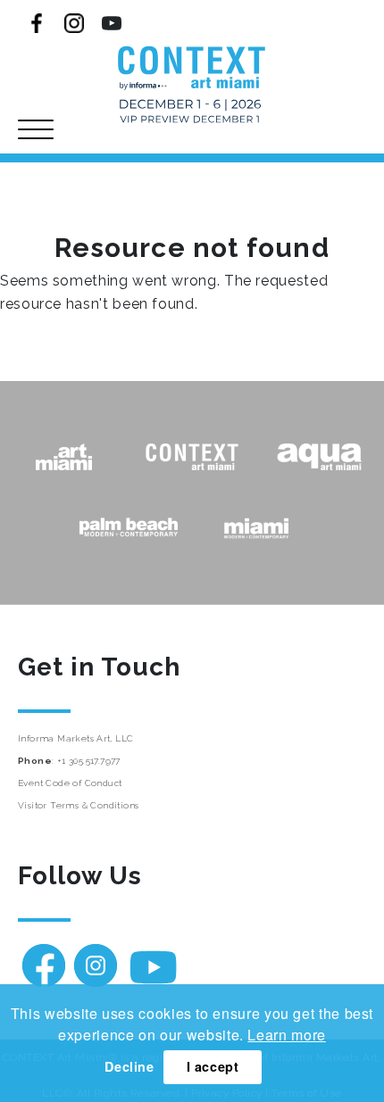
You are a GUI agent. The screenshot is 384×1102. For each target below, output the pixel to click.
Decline (129, 1066)
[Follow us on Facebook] (36, 23)
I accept (213, 1066)
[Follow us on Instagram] (74, 23)
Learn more (286, 1034)
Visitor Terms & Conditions (78, 805)
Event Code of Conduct (69, 783)
